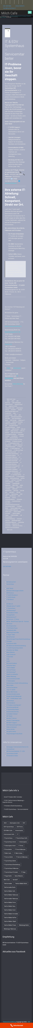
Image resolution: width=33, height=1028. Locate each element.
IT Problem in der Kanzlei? (14, 705)
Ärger (8, 368)
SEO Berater (13, 496)
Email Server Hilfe (11, 643)
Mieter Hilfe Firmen (12, 692)
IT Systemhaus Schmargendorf (12, 465)
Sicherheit (19, 499)
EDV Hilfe (7, 418)
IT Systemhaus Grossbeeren (12, 458)
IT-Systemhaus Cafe (15, 475)
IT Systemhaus (11, 608)
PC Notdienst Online (12, 612)
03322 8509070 (20, 6)
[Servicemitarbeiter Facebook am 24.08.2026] (13, 777)
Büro (14, 413)
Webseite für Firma (17, 525)
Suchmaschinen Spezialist (12, 502)
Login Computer (11, 654)
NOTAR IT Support (12, 722)
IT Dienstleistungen (10, 446)
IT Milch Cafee (18, 853)
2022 (8, 401)
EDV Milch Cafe (8, 830)
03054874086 (8, 17)
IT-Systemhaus (8, 838)
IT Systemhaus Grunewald (13, 459)
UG (21, 515)
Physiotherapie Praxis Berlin (14, 733)
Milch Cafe (15, 485)
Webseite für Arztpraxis (12, 524)
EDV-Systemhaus (9, 826)
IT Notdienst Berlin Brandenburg (13, 805)
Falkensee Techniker (17, 422)
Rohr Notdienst (11, 703)
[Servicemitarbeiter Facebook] (8, 2)
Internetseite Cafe (9, 834)
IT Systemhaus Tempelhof (12, 468)
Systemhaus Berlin (10, 506)
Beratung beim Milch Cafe (11, 411)
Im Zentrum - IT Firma (13, 619)
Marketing (7, 485)
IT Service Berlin (8, 857)
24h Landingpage (16, 402)
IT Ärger (23, 872)
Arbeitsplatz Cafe (9, 408)
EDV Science (10, 593)
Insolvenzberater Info (13, 711)
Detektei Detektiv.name (13, 694)
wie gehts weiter (11, 731)
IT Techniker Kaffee (16, 474)
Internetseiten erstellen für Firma (13, 439)
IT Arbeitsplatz (11, 681)
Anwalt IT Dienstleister (13, 720)
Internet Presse (11, 670)
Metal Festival (11, 637)
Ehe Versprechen (11, 626)
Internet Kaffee (14, 438)
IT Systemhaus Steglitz (14, 466)
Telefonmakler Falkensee (11, 898)
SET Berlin (9, 716)
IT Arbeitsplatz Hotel (14, 443)
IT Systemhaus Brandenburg (12, 452)
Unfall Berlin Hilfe (11, 630)
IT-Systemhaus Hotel (10, 842)
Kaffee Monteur (9, 481)
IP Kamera (7, 441)
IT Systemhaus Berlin (10, 452)
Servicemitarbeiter (10, 499)
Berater (20, 409)
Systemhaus (10, 584)
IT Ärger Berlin (8, 876)
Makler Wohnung (11, 676)
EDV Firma (20, 826)
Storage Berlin (11, 615)
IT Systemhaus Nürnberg (13, 463)
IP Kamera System (17, 441)
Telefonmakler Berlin (9, 887)
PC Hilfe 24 (10, 604)
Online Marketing (17, 384)
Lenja (8, 661)
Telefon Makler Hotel (9, 910)
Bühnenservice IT (11, 617)
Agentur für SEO (13, 406)
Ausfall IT (13, 409)
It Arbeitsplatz (23, 842)
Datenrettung (8, 415)
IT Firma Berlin (8, 849)
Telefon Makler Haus (9, 906)
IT (5, 443)
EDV (16, 415)
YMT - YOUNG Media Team (14, 698)
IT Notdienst (10, 599)
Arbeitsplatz (17, 368)
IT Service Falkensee (22, 857)
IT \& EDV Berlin (11, 597)
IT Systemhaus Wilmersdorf (13, 470)
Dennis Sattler (11, 729)
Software (7, 501)
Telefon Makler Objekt (10, 921)
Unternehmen (8, 517)
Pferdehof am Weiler (12, 650)
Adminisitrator (9, 404)
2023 (13, 401)
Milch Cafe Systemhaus (14, 486)
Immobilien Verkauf (12, 714)
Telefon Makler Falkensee (11, 510)
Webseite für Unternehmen (12, 527)
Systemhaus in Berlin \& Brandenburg (17, 683)
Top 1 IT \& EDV (11, 689)
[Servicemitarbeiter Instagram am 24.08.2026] (27, 777)
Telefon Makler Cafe (15, 508)
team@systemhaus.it (9, 8)
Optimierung (15, 494)
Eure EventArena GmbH (13, 678)
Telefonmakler (14, 515)
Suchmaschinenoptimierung (12, 504)
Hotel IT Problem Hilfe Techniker (13, 797)
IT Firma (21, 845)
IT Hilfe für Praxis (18, 450)
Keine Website (11, 652)
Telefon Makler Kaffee (10, 917)
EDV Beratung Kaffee (16, 416)
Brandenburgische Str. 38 (12, 332)
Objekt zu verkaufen (12, 674)
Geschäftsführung (10, 427)
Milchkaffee (8, 490)
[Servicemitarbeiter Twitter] (3, 2)
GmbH (18, 427)
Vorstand (19, 518)
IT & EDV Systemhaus (5, 16)
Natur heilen (10, 685)
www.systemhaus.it (11, 183)
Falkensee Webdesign (10, 423)
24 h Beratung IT (11, 610)
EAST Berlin (10, 588)
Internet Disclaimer (12, 687)
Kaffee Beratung (14, 478)
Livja (8, 659)
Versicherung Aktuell (12, 707)
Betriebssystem (11, 582)
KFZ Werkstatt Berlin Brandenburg (16, 645)
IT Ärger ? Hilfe (11, 634)
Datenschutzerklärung (9, 1022)
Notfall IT (12, 492)
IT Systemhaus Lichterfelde (13, 461)
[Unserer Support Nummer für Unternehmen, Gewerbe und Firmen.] (21, 2)
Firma (19, 423)
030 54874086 (7, 6)
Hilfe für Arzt (15, 429)
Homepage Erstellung (10, 434)
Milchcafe (15, 488)
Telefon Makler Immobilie (11, 913)
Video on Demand (11, 727)
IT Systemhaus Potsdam (11, 872)
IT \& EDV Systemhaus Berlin (15, 648)
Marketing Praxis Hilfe (13, 632)
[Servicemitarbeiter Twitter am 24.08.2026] (6, 777)
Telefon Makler (11, 667)
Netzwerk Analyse (12, 663)
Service (14, 497)
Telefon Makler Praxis (10, 925)
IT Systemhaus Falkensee (12, 456)
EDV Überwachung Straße (14, 725)
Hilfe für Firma (14, 430)
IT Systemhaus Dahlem (13, 454)
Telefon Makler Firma (10, 902)
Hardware (7, 429)
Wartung (7, 520)
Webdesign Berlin (16, 520)
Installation (14, 436)
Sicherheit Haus (11, 665)
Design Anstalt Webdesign (14, 696)
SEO (6, 496)
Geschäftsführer (13, 425)
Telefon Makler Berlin (21, 883)
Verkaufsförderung (10, 518)
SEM (21, 494)
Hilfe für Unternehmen (16, 432)
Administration (18, 404)
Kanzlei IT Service (12, 718)
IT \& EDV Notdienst (12, 595)
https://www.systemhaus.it (13, 326)
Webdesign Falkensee (10, 522)
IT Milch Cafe (7, 853)
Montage (16, 490)
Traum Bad (10, 656)
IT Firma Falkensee (15, 448)
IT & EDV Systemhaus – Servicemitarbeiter (16, 809)
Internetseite (19, 830)
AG (6, 406)
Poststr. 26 (8, 344)
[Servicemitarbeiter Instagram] (16, 2)
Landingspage (15, 483)
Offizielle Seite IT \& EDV (13, 606)
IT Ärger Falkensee (18, 445)
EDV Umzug (13, 420)
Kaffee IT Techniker (17, 480)
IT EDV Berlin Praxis (12, 628)
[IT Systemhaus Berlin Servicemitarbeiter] (12, 2)
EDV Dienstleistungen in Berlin (15, 590)
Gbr (6, 425)
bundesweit (8, 413)
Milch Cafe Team (11, 399)
